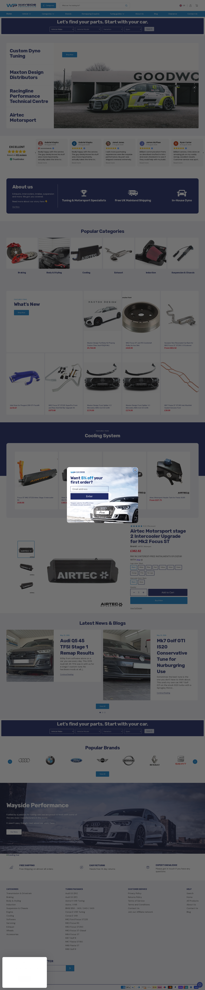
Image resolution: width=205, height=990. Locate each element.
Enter (89, 496)
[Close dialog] (135, 470)
